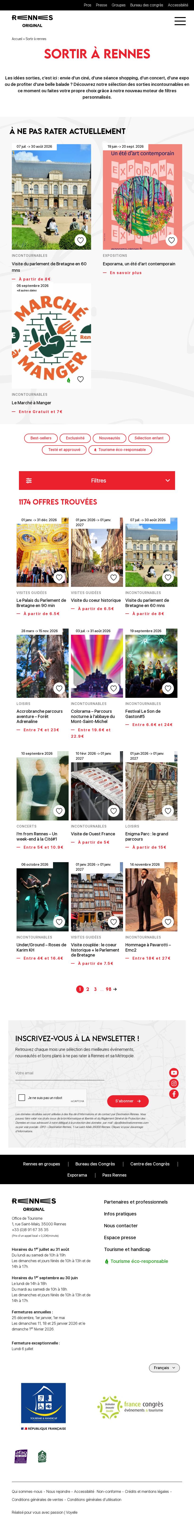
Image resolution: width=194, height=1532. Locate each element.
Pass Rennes (114, 1175)
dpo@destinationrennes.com (131, 1122)
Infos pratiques (120, 1214)
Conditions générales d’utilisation (94, 1499)
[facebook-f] (174, 1094)
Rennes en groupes (41, 1163)
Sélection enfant (149, 438)
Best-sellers (41, 438)
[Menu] (180, 21)
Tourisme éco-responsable (122, 449)
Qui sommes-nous (27, 1491)
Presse (101, 5)
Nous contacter (121, 1225)
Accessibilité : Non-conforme (97, 1491)
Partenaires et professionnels (136, 1202)
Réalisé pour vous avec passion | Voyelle (44, 1512)
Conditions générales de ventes (37, 1499)
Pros (87, 5)
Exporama (77, 1175)
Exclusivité (75, 438)
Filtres (98, 480)
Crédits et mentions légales (147, 1491)
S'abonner (124, 1101)
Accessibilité (178, 5)
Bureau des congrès (146, 5)
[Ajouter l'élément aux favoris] (80, 240)
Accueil (17, 39)
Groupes (119, 5)
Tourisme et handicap (127, 1249)
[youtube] (174, 1072)
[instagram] (174, 1083)
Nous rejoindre (58, 1491)
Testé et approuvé (64, 449)
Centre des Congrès (150, 1163)
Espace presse (120, 1237)
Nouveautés (109, 438)
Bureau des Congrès (95, 1163)
